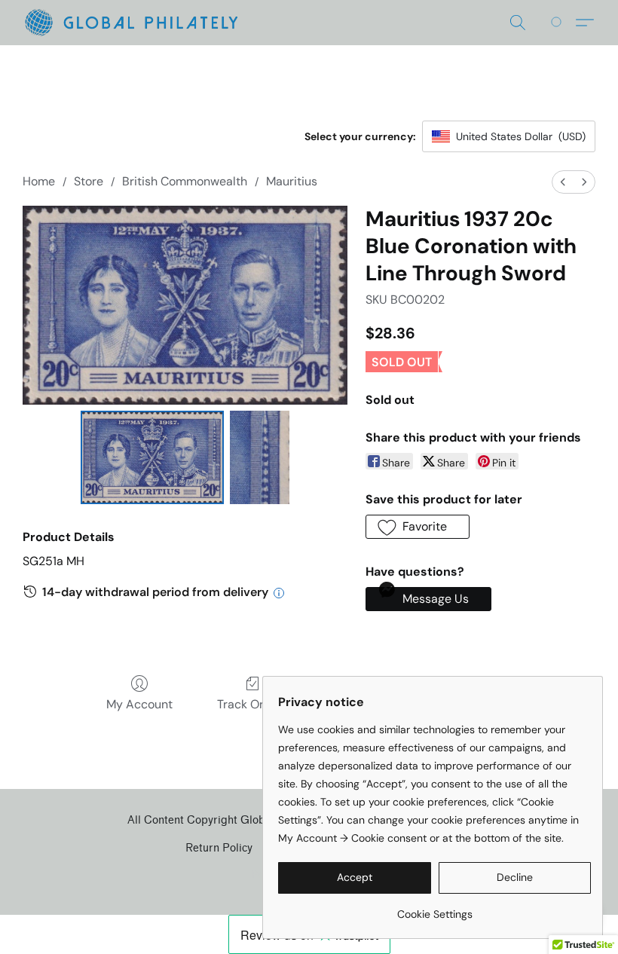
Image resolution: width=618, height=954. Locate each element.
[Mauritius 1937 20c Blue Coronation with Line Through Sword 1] (260, 457)
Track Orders (253, 704)
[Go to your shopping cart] (558, 22)
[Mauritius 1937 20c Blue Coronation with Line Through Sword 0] (152, 457)
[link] (434, 908)
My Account (139, 704)
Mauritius (291, 181)
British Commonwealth (184, 181)
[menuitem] (563, 182)
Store (88, 181)
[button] (130, 23)
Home (39, 181)
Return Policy (218, 848)
